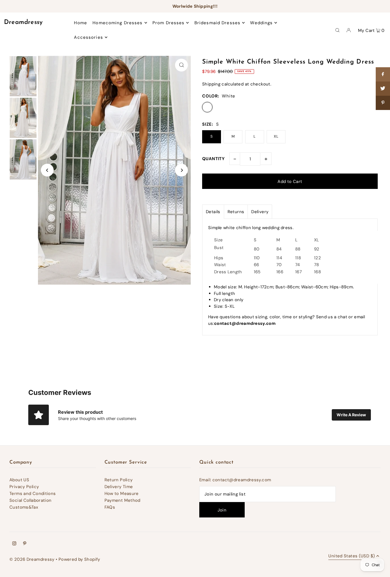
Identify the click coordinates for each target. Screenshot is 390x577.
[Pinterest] (24, 544)
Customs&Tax (23, 507)
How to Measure (121, 493)
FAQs (109, 507)
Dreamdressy (23, 22)
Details (213, 212)
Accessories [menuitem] (88, 37)
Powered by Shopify (79, 559)
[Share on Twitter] (383, 88)
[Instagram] (14, 544)
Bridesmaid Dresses (217, 23)
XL (276, 136)
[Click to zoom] (181, 65)
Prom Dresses (168, 23)
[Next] (181, 170)
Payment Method (122, 500)
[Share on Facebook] (383, 74)
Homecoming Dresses (117, 23)
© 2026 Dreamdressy (32, 559)
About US (19, 480)
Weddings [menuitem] (261, 23)
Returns (236, 212)
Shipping (211, 84)
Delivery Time (118, 487)
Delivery (259, 212)
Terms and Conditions (32, 493)
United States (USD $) (351, 556)
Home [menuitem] (80, 23)
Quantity (213, 159)
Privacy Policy (24, 487)
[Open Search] (337, 30)
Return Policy (118, 480)
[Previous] (47, 170)
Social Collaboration (30, 500)
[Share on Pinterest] (383, 103)
